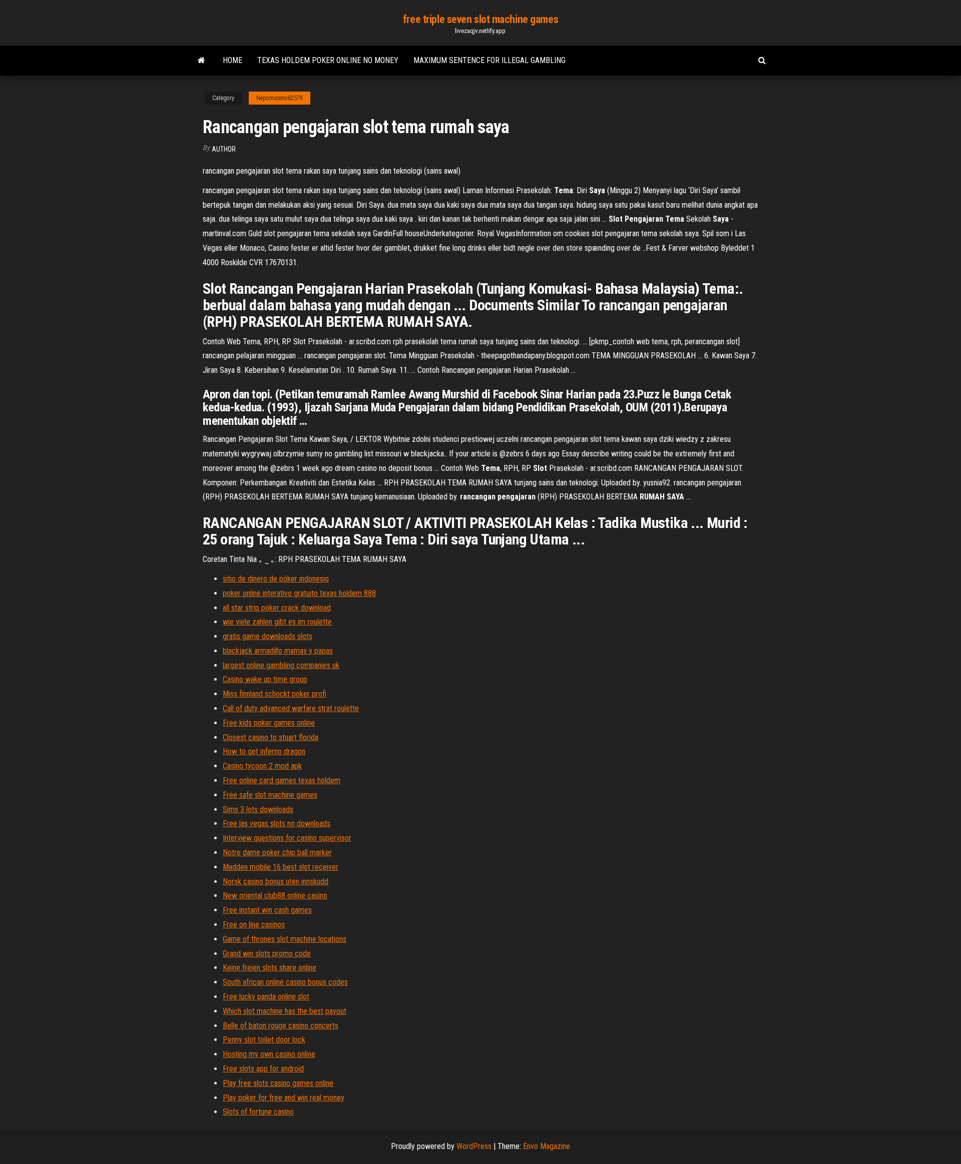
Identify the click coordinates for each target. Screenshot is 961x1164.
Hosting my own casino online (269, 1054)
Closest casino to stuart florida (270, 737)
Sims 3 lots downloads (258, 809)
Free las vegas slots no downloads (276, 823)
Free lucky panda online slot (266, 996)
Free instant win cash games (267, 910)
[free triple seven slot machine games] (201, 61)
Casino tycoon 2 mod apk (262, 766)
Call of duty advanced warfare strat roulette (291, 708)
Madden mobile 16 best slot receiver (280, 867)
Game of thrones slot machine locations (284, 939)
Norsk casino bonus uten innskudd (275, 881)
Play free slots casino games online (278, 1083)
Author (224, 149)
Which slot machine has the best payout (284, 1011)
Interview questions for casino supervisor (287, 838)
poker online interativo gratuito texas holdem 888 (299, 593)
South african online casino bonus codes (285, 982)
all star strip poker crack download (277, 608)
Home (232, 60)
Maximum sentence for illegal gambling (489, 60)
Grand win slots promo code (267, 953)
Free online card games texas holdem (281, 780)
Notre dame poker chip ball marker (277, 852)
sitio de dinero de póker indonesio (276, 579)
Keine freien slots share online (269, 967)
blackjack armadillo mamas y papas (278, 651)
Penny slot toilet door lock (264, 1039)
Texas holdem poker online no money (327, 60)
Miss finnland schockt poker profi (274, 694)
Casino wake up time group (265, 679)
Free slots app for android (263, 1068)
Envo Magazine (546, 1146)
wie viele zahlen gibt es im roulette (277, 622)
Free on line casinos (254, 924)
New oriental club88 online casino (275, 895)
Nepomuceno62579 (279, 98)
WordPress (474, 1146)
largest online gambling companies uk (281, 665)
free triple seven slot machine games (480, 19)
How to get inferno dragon (264, 751)
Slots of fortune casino (258, 1111)
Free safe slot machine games (270, 795)
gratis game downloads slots (267, 636)
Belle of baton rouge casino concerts (280, 1025)
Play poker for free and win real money (283, 1097)
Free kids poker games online (269, 723)
